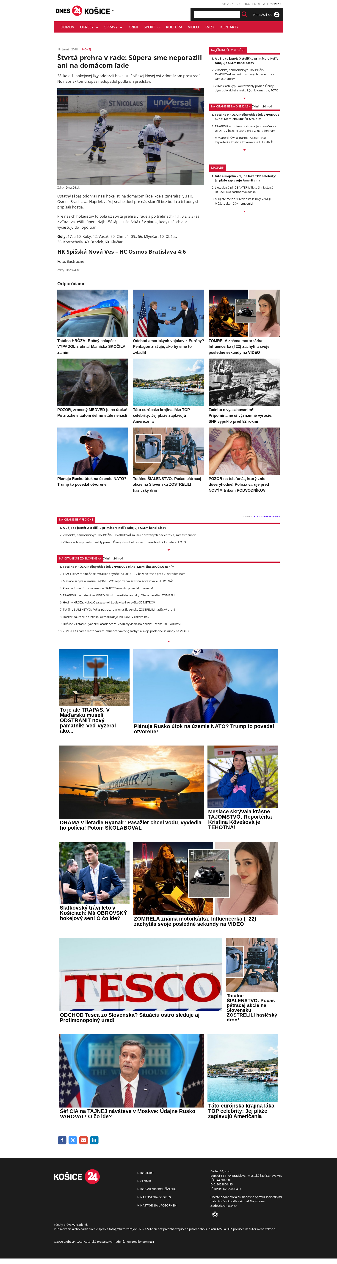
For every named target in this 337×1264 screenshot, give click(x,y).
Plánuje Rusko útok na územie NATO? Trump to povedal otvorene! (108, 588)
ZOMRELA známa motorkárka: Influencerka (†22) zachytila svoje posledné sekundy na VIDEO (126, 631)
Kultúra (174, 27)
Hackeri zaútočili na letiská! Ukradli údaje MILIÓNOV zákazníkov (106, 617)
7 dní (255, 106)
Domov (67, 27)
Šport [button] (150, 27)
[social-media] (214, 1214)
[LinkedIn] (94, 1140)
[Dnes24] (97, 10)
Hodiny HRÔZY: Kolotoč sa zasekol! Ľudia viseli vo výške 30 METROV (109, 602)
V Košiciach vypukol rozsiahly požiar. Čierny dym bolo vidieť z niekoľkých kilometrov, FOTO (246, 88)
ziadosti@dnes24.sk (223, 1206)
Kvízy (209, 27)
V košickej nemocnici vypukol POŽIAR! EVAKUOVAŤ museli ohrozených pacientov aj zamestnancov (245, 74)
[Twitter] (73, 1140)
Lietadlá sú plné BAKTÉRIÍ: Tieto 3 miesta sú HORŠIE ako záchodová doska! (244, 189)
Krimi (133, 27)
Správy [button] (111, 27)
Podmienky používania (158, 1189)
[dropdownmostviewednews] (244, 98)
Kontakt (147, 1173)
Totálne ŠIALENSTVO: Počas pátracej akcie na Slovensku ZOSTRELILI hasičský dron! (119, 609)
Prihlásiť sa (262, 15)
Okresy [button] (87, 27)
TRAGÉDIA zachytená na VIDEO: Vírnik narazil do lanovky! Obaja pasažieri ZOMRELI (119, 595)
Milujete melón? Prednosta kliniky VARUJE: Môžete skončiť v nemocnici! (243, 201)
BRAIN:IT (148, 1241)
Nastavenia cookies (155, 1197)
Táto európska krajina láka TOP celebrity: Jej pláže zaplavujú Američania (245, 178)
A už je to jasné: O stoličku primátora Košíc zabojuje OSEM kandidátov (246, 60)
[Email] (83, 1140)
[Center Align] (244, 14)
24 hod (267, 106)
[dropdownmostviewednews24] (244, 150)
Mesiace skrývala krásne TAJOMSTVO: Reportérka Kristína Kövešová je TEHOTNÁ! (244, 140)
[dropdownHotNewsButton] (244, 211)
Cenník (145, 1181)
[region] (113, 10)
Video (193, 27)
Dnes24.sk (73, 187)
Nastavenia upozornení (158, 1205)
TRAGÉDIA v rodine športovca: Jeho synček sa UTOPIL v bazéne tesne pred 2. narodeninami (245, 128)
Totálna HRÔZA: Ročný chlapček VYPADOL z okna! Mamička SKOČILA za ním (247, 116)
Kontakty (229, 27)
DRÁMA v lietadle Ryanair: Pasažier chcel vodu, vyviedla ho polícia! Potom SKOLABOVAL (122, 624)
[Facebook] (62, 1140)
